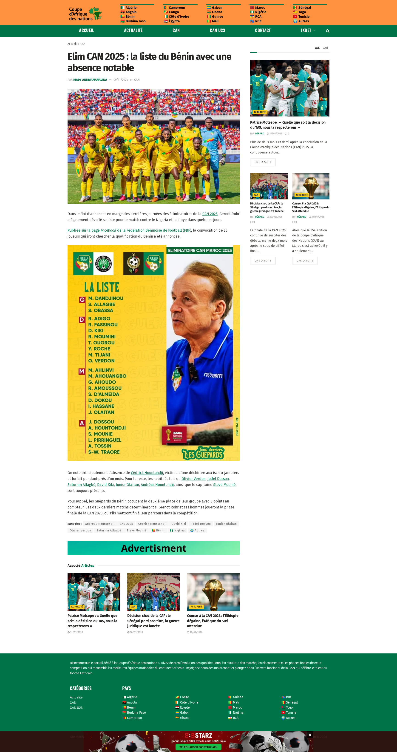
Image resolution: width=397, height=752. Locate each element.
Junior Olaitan (127, 484)
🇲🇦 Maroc (257, 8)
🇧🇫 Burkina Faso (133, 21)
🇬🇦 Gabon (214, 8)
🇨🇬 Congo (171, 12)
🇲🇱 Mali (212, 21)
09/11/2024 (120, 79)
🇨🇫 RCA (255, 16)
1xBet (306, 30)
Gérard (259, 133)
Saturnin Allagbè (81, 484)
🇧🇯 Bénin (127, 16)
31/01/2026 (195, 632)
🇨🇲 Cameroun (174, 8)
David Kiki (105, 484)
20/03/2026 (136, 632)
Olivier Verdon (193, 479)
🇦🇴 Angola (128, 12)
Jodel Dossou (218, 479)
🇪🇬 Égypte (172, 21)
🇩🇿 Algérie (128, 8)
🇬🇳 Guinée (215, 16)
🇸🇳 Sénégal (302, 8)
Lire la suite (265, 161)
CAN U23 (217, 30)
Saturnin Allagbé (108, 530)
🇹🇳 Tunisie (301, 16)
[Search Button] (327, 31)
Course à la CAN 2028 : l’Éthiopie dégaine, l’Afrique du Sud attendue (212, 620)
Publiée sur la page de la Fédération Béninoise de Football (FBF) (129, 230)
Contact (263, 30)
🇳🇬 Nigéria (258, 12)
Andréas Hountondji (157, 484)
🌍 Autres (301, 21)
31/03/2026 (76, 632)
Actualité (133, 30)
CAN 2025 (210, 214)
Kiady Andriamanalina (90, 79)
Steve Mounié (224, 484)
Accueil (86, 30)
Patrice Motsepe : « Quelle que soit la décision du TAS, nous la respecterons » (92, 620)
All (317, 47)
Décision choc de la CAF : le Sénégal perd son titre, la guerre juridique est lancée (153, 620)
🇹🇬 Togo (299, 12)
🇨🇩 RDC (256, 21)
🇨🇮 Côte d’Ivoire (176, 16)
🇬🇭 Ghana (214, 12)
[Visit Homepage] (85, 14)
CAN (176, 30)
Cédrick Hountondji (147, 473)
